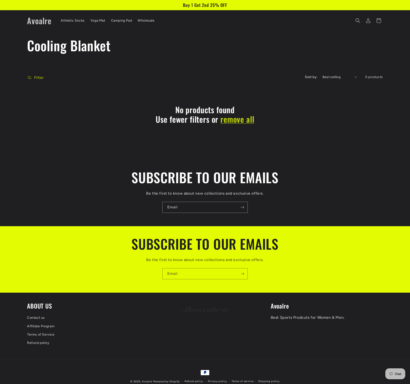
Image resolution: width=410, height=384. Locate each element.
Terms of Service (41, 334)
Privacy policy (217, 381)
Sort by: (311, 77)
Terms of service (242, 381)
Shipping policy (269, 381)
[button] (358, 20)
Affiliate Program (40, 326)
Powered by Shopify (166, 381)
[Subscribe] (242, 207)
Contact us (36, 318)
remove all (237, 119)
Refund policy (38, 343)
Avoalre (147, 381)
